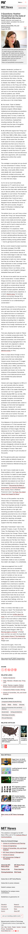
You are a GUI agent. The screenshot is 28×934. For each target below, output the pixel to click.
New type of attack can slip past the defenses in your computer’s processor (19, 780)
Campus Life (4, 909)
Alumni (3, 911)
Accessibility (9, 929)
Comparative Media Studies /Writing (14, 689)
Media (9, 704)
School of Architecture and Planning (14, 843)
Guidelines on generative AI (10, 897)
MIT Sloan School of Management (13, 852)
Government (5, 712)
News (15, 909)
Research (16, 904)
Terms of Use (5, 869)
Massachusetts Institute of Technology (12, 921)
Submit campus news (8, 887)
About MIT (17, 911)
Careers (18, 927)
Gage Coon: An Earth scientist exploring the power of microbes (19, 760)
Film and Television (7, 718)
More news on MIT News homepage (12, 814)
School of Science (8, 854)
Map (5, 927)
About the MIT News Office (5, 865)
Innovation (4, 906)
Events (9, 927)
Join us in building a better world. (11, 916)
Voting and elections (16, 712)
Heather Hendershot (9, 678)
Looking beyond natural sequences (19, 769)
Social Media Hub (6, 930)
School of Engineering (9, 846)
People (14, 927)
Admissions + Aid (19, 906)
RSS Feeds (17, 872)
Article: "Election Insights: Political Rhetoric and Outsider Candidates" (13, 686)
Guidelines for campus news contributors (10, 892)
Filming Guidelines (7, 872)
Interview (21, 704)
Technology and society (8, 715)
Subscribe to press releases (10, 883)
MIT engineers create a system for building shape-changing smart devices (19, 789)
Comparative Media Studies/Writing (11, 701)
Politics (15, 704)
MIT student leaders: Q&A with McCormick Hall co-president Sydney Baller (19, 798)
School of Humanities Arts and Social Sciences (12, 708)
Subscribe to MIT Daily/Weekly (11, 879)
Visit (2, 927)
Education (4, 904)
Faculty (4, 704)
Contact (24, 927)
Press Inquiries (19, 869)
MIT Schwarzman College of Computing (11, 858)
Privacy (3, 929)
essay (10, 294)
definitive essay (6, 350)
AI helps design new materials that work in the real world (19, 807)
